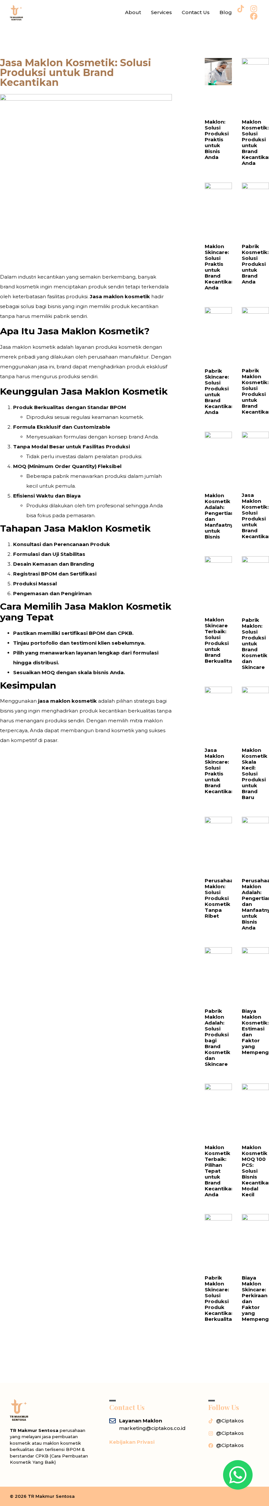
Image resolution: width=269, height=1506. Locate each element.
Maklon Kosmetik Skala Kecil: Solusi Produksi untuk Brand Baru (254, 773)
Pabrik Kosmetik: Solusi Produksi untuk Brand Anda (255, 264)
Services (161, 12)
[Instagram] (254, 8)
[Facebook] (254, 16)
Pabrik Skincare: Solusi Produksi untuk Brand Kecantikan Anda (220, 391)
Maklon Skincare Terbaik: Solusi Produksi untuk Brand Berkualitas (220, 640)
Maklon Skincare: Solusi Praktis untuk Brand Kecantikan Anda (220, 267)
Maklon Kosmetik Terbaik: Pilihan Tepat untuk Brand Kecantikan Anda (220, 1171)
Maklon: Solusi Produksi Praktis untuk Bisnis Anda (217, 139)
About (133, 12)
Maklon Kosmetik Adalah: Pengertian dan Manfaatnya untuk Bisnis (221, 516)
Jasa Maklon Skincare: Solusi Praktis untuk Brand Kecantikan (220, 770)
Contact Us (196, 12)
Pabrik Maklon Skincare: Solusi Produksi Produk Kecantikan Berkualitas (220, 1298)
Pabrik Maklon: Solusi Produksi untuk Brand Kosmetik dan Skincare (254, 643)
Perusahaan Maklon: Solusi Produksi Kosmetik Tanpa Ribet (221, 898)
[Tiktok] (240, 8)
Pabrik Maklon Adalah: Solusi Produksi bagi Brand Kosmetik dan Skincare (217, 1037)
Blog (225, 12)
